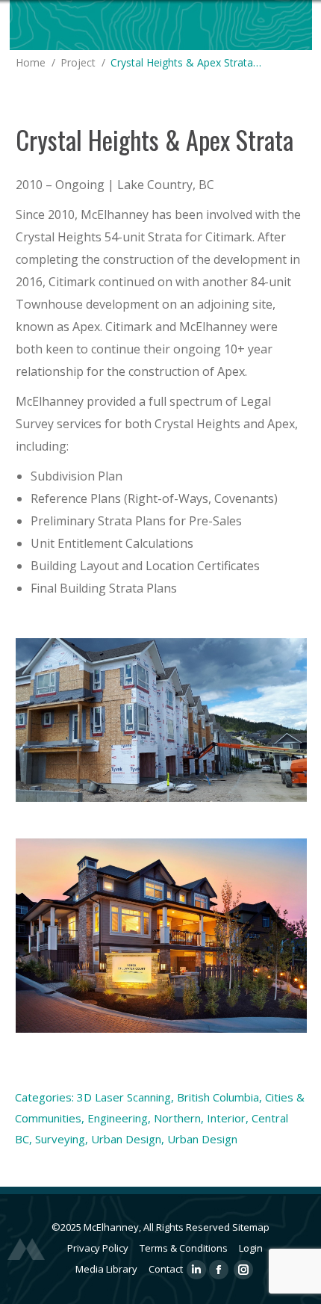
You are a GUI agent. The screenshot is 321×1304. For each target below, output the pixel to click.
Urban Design (126, 1138)
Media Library (106, 1269)
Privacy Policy (97, 1248)
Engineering (117, 1117)
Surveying (60, 1138)
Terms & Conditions (184, 1248)
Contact (166, 1269)
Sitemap (250, 1227)
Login (251, 1248)
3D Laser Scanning (124, 1097)
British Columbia (218, 1097)
